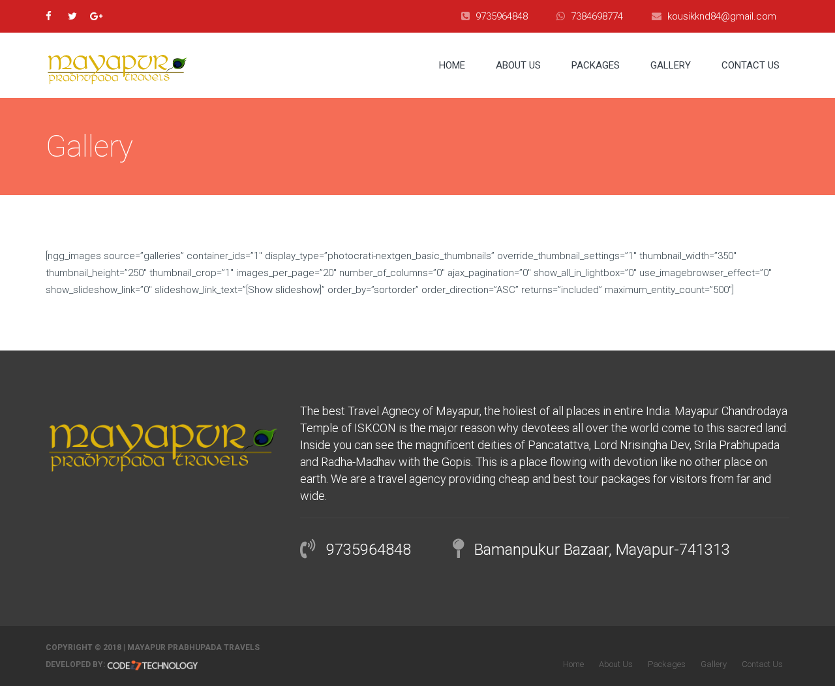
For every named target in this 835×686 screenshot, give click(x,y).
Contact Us (750, 65)
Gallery (670, 65)
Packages (595, 65)
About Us (518, 65)
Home (452, 65)
